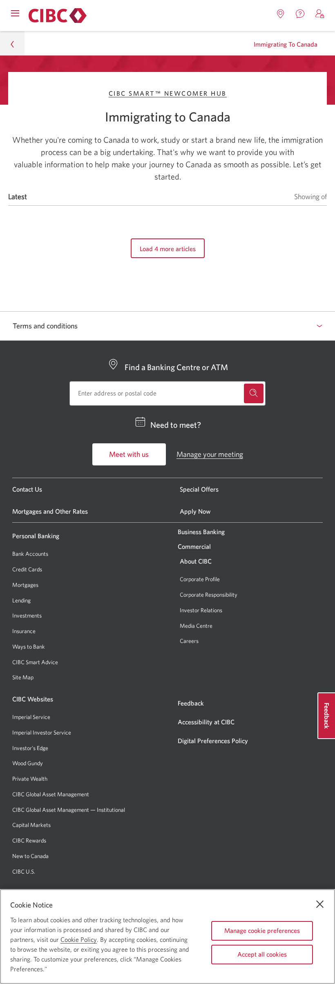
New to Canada (30, 856)
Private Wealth (29, 778)
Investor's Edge (30, 748)
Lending (21, 600)
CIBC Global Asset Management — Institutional (68, 810)
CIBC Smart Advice (35, 662)
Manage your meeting (209, 454)
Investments (27, 615)
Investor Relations (201, 610)
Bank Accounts (30, 553)
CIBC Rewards (29, 840)
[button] (320, 14)
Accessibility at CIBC (206, 722)
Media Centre (196, 625)
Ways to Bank (28, 646)
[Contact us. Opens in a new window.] (300, 14)
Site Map (23, 677)
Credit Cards (27, 569)
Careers (189, 641)
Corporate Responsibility (208, 594)
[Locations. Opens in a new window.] (281, 14)
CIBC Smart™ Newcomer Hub (168, 93)
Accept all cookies (262, 954)
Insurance (24, 631)
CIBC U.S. (23, 871)
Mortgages (25, 585)
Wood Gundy (27, 763)
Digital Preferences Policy (213, 740)
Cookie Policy (78, 939)
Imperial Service (31, 717)
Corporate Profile (200, 579)
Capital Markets (31, 825)
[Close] (320, 904)
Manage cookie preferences (262, 930)
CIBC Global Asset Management (50, 794)
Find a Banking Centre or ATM (176, 367)
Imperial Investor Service (41, 732)
